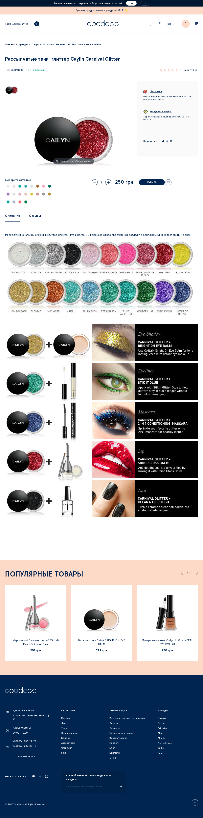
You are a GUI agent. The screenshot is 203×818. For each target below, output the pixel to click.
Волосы (65, 738)
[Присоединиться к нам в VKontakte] (33, 776)
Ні (145, 3)
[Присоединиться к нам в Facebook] (40, 776)
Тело (64, 728)
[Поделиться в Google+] (171, 141)
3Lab (160, 733)
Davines (162, 718)
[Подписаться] (121, 786)
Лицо (64, 723)
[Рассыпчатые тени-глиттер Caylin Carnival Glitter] (11, 87)
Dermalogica (165, 743)
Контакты (114, 753)
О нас (112, 758)
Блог (112, 748)
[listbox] (31, 196)
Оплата (113, 723)
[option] (8, 186)
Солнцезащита (69, 733)
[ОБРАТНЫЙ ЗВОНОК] (36, 23)
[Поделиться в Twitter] (163, 141)
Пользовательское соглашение (127, 718)
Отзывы (35, 215)
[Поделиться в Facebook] (167, 141)
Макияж (65, 718)
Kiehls (161, 748)
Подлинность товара (121, 733)
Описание (12, 215)
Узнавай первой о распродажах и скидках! (88, 777)
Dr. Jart (162, 723)
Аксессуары (68, 743)
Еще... (161, 753)
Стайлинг (66, 748)
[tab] (12, 216)
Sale (63, 753)
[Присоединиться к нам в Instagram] (47, 776)
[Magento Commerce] (103, 23)
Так (131, 3)
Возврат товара (118, 738)
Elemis (161, 738)
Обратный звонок (26, 757)
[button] (171, 24)
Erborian (163, 728)
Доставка (114, 728)
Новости (114, 743)
